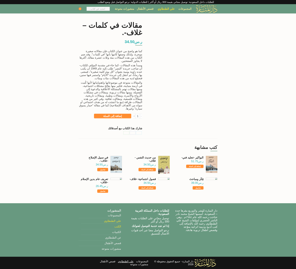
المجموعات (114, 215)
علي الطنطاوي (112, 220)
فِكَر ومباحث (196, 179)
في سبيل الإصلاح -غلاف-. (98, 159)
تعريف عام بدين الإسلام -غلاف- (94, 180)
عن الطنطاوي (113, 237)
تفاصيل (102, 170)
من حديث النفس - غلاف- (145, 159)
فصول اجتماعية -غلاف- (143, 179)
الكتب (117, 226)
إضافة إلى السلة (112, 116)
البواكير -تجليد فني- (193, 157)
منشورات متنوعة (111, 248)
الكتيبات (116, 232)
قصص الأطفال (112, 243)
